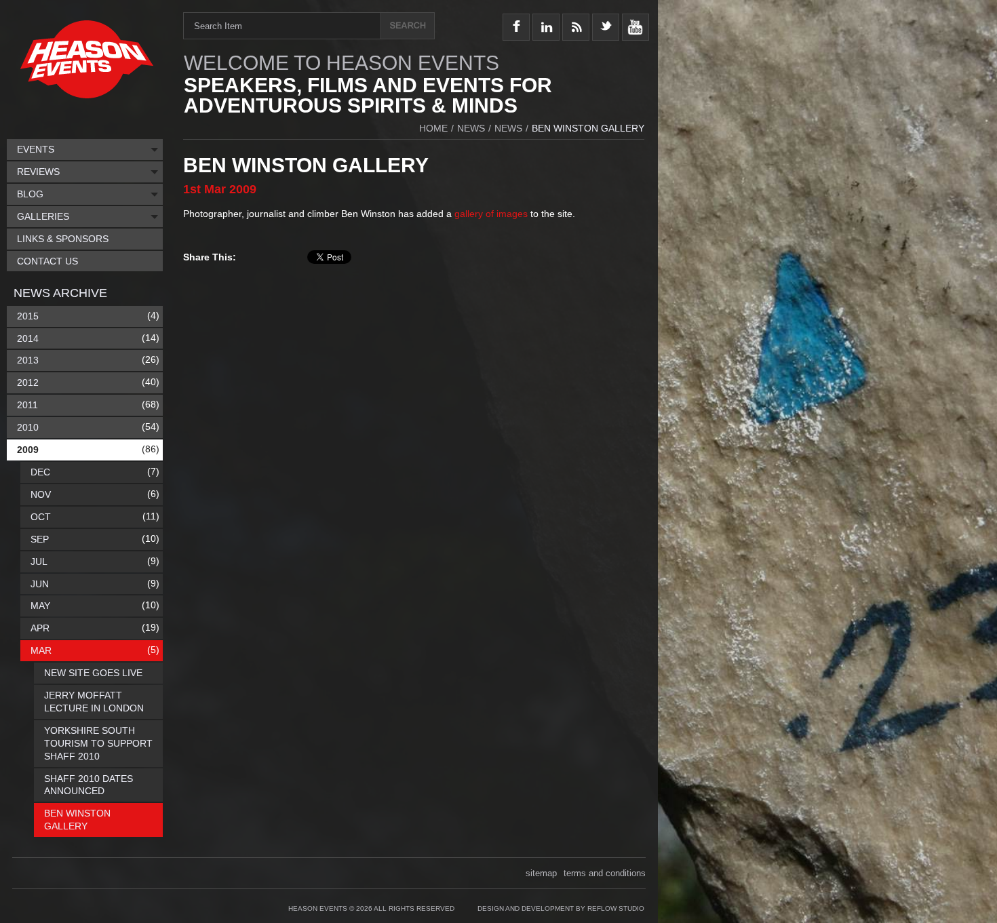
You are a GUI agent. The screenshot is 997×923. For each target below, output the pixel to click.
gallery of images (491, 213)
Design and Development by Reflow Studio (560, 908)
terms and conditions (605, 873)
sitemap (541, 873)
